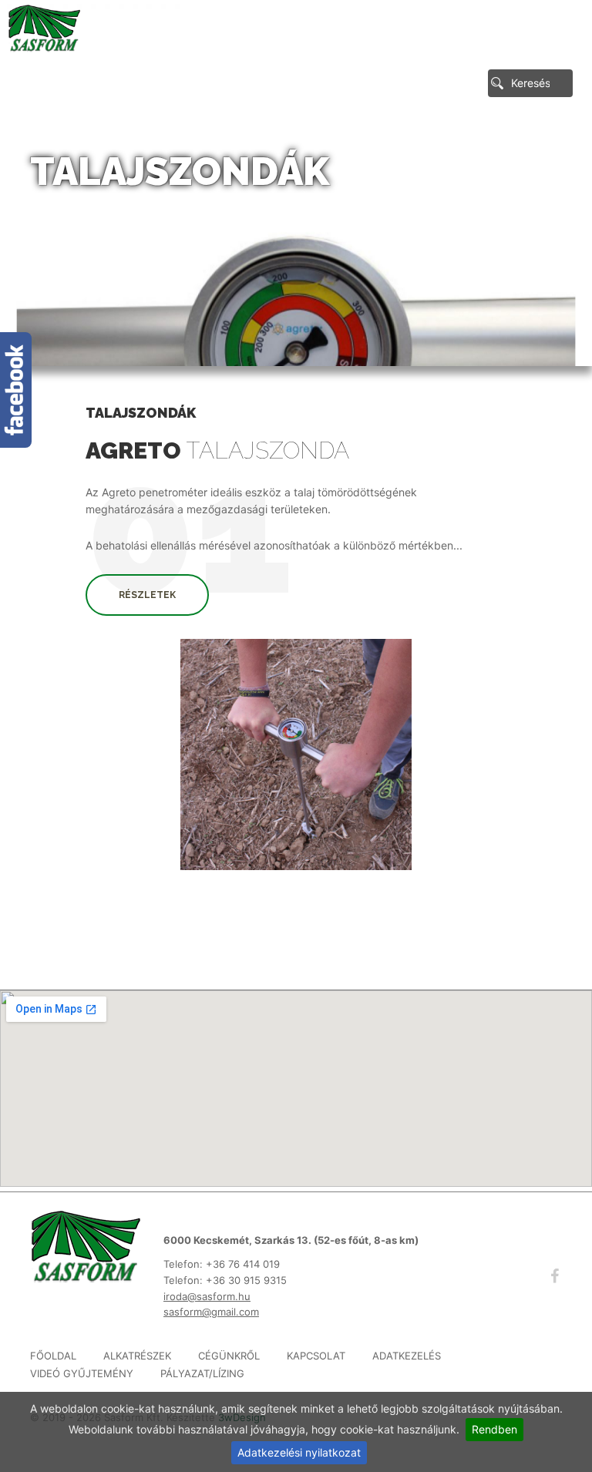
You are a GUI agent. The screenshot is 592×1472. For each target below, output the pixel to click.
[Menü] (553, 36)
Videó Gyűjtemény (81, 1374)
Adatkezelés (406, 1356)
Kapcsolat (316, 1356)
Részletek (147, 595)
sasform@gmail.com (211, 1312)
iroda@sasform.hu (207, 1296)
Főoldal (53, 1356)
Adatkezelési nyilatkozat (299, 1452)
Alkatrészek (137, 1356)
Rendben (494, 1429)
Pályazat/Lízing (202, 1374)
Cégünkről (229, 1356)
